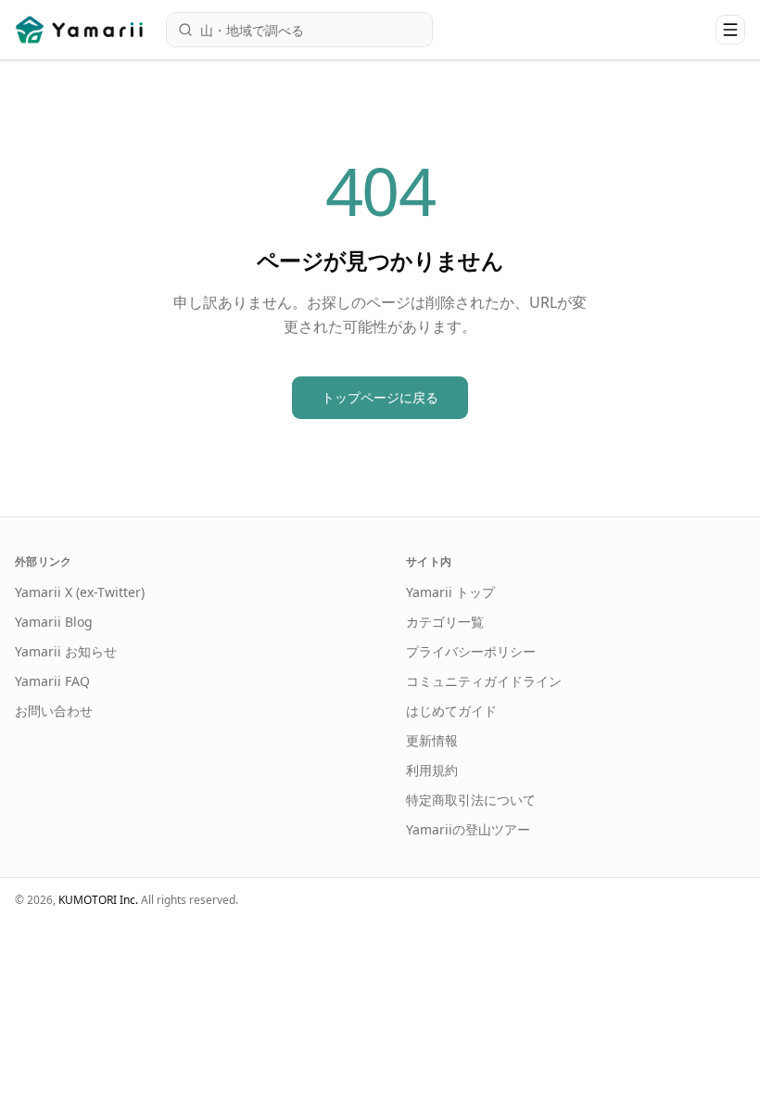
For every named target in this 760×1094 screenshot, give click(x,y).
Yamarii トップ (450, 592)
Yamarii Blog (54, 621)
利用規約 (432, 770)
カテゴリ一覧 (445, 621)
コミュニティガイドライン (484, 681)
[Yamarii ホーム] (81, 29)
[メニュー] (730, 30)
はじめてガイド (451, 710)
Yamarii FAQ (52, 681)
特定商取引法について (471, 799)
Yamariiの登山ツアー (468, 829)
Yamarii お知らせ (66, 651)
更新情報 (432, 740)
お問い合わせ (54, 710)
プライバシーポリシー (471, 651)
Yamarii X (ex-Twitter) (80, 592)
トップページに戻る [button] (380, 397)
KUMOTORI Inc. (98, 900)
